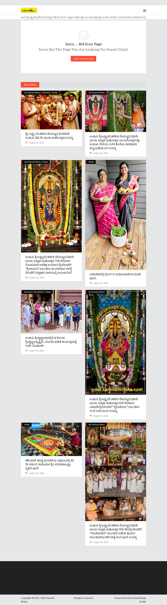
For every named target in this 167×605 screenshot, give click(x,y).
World (91, 162)
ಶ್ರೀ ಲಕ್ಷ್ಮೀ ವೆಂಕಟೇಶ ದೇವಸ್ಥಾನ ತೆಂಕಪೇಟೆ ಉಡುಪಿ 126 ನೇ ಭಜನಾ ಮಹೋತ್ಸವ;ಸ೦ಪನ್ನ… (50, 136)
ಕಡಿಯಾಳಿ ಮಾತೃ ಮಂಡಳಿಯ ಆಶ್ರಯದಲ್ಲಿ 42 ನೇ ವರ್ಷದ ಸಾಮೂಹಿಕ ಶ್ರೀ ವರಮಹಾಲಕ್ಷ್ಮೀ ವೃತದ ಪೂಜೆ (49, 464)
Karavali (28, 292)
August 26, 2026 (36, 142)
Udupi (54, 92)
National (46, 92)
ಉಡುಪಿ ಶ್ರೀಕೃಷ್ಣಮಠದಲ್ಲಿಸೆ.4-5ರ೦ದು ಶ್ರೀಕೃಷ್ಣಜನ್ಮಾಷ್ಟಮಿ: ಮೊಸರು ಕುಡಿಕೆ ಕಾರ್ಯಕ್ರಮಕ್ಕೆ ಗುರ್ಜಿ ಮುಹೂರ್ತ (50, 341)
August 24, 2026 (36, 277)
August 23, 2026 (100, 283)
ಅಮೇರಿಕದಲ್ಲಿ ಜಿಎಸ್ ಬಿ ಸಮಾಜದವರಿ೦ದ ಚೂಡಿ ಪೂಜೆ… (115, 276)
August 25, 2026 (100, 153)
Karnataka (38, 292)
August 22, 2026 (36, 473)
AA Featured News (32, 92)
